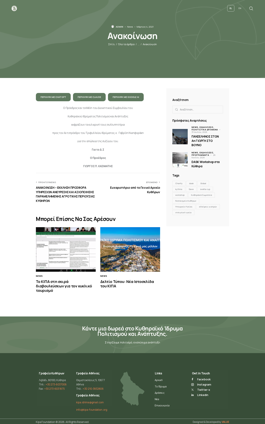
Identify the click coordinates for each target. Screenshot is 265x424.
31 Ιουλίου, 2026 (199, 132)
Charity (178, 183)
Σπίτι (111, 44)
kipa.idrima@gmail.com (90, 402)
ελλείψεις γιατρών (208, 206)
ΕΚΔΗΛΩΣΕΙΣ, (207, 127)
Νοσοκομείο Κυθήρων (185, 200)
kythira (178, 189)
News (130, 26)
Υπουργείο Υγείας (183, 206)
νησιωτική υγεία (183, 212)
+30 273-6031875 (54, 388)
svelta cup (205, 189)
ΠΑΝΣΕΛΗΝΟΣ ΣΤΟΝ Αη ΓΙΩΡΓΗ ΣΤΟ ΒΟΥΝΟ (205, 140)
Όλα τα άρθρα (126, 44)
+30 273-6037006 (56, 384)
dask (191, 183)
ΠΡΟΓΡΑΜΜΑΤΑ (200, 155)
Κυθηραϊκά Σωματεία (201, 195)
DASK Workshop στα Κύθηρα (206, 164)
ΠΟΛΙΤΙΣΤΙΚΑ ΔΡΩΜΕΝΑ (205, 129)
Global (203, 183)
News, (196, 127)
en (239, 8)
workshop (179, 195)
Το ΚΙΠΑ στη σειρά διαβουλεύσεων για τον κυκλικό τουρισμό (64, 286)
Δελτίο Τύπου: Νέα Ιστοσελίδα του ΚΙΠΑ (127, 283)
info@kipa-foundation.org (91, 409)
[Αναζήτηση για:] (197, 109)
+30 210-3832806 (93, 388)
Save (191, 189)
